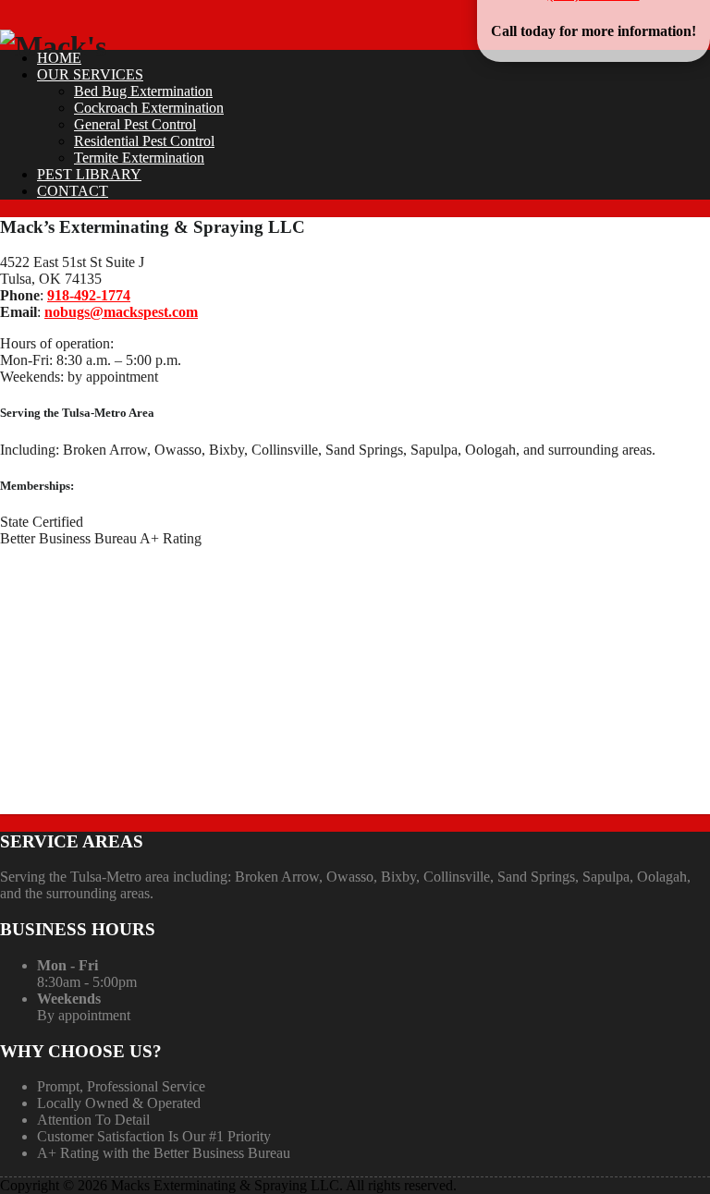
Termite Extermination (139, 157)
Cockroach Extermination (149, 108)
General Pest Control (135, 124)
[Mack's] (53, 46)
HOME (59, 58)
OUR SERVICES (90, 74)
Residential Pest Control (144, 141)
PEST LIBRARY (89, 174)
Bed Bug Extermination (143, 91)
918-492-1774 (88, 295)
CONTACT (72, 191)
